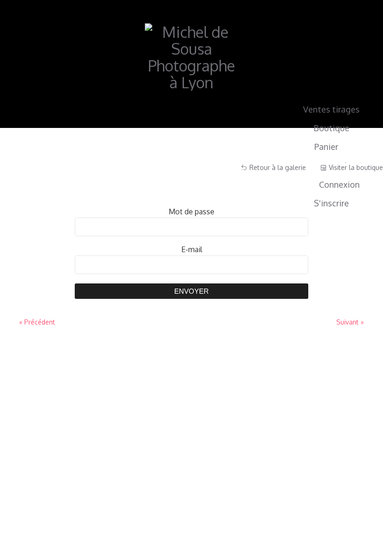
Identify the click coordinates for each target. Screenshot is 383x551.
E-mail (191, 249)
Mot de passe (191, 211)
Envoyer (191, 291)
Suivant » (350, 322)
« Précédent (37, 322)
